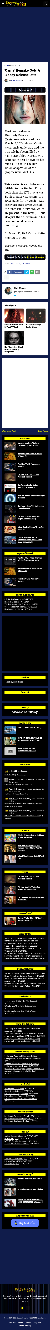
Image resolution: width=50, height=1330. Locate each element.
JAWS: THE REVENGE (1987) (29, 727)
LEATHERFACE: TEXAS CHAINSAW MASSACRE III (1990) (22, 816)
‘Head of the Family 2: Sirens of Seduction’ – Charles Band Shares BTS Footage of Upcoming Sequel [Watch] (23, 948)
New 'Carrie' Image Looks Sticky (33, 326)
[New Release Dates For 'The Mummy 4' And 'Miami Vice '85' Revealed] (10, 848)
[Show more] (6, 277)
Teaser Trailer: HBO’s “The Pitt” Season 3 (20, 1001)
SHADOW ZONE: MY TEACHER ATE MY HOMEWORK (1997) (30, 739)
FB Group (37, 1322)
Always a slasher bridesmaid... (16, 1144)
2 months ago (21, 775)
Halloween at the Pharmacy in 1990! (18, 1119)
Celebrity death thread (13, 1091)
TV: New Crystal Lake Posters (16, 604)
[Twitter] (26, 272)
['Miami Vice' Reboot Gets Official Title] (10, 859)
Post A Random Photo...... (14, 1096)
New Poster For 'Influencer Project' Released (32, 496)
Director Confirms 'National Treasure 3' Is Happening (28, 444)
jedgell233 (13, 779)
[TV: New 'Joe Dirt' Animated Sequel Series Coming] (10, 519)
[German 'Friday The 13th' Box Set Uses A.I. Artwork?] (10, 921)
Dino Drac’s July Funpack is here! (17, 1121)
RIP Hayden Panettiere (13, 599)
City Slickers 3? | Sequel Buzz (14, 784)
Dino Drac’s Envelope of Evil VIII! (16, 1116)
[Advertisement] (25, 35)
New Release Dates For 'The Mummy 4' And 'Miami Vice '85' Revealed (30, 847)
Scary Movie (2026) (12, 1164)
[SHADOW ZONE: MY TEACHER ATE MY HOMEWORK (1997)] (10, 741)
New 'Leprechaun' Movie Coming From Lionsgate (31, 507)
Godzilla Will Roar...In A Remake (30, 1179)
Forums (28, 1322)
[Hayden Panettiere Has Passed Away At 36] (10, 456)
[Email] (37, 272)
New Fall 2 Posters (11, 602)
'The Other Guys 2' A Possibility (30, 1189)
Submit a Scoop (25, 1325)
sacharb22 (13, 771)
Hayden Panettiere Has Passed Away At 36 (30, 454)
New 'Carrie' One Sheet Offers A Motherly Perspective (13, 349)
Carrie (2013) (16, 65)
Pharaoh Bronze (15, 789)
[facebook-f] (28, 1308)
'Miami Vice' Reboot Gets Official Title (31, 857)
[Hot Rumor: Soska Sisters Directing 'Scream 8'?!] (10, 488)
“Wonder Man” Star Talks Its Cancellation (20, 1006)
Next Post (42, 431)
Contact (12, 1322)
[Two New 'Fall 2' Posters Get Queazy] (10, 467)
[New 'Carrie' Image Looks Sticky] (36, 316)
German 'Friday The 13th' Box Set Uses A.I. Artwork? (31, 919)
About (20, 1322)
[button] (3, 3)
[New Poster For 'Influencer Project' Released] (10, 498)
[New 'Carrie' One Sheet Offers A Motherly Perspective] (14, 338)
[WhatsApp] (32, 272)
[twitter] (15, 296)
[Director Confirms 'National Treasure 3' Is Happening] (10, 446)
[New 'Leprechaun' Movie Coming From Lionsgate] (10, 509)
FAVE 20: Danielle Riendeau (15, 1141)
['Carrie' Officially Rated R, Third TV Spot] (14, 316)
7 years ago (18, 806)
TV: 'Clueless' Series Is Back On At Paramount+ (31, 898)
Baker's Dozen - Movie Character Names (20, 1099)
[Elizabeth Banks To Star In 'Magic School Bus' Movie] (10, 838)
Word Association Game (14, 1089)
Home (6, 65)
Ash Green (13, 798)
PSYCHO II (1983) (10, 775)
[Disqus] (25, 391)
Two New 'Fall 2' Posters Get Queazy (29, 465)
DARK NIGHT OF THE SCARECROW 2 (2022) (27, 749)
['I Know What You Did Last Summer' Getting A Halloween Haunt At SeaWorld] (10, 540)
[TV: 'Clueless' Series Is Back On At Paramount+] (10, 900)
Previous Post (9, 431)
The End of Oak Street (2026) (16, 1159)
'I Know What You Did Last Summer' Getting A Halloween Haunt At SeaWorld (30, 539)
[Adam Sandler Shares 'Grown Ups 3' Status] (10, 530)
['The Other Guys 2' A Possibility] (10, 1192)
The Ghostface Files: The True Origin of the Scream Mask (30, 559)
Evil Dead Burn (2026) (13, 1161)
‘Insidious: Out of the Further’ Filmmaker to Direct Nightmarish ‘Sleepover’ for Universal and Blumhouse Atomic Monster (24, 940)
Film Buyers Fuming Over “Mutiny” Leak (20, 1011)
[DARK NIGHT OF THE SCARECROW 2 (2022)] (10, 751)
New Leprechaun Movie (13, 609)
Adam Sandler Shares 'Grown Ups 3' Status (31, 528)
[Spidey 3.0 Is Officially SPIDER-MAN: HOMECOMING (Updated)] (10, 1203)
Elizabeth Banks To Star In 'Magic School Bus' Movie (31, 836)
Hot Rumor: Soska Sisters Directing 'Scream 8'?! (28, 486)
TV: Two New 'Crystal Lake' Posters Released (28, 475)
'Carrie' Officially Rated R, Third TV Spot (13, 326)
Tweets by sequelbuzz (13, 682)
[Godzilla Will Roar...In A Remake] (10, 1182)
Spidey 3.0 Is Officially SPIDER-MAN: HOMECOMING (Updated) (30, 1201)
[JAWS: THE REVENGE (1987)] (10, 730)
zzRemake (25, 264)
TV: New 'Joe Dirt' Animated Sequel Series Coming (29, 517)
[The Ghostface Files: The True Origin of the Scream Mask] (10, 561)
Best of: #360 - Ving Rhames (16, 1094)
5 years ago (28, 784)
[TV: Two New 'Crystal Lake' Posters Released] (10, 477)
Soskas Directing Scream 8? (15, 607)
